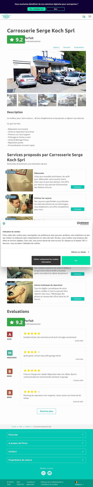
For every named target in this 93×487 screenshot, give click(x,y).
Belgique (78, 484)
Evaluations (79, 47)
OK (76, 260)
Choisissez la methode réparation (77, 187)
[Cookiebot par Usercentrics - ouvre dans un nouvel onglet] (80, 223)
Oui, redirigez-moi (36, 9)
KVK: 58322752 (20, 483)
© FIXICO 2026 (10, 483)
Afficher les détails (78, 252)
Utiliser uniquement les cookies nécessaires (46, 260)
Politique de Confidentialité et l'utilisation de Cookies (52, 483)
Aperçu (56, 47)
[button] (84, 16)
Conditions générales (31, 483)
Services (66, 47)
